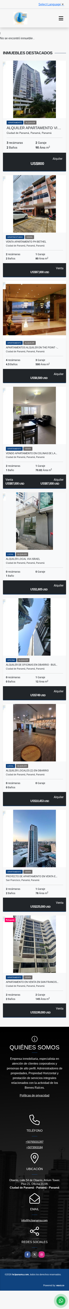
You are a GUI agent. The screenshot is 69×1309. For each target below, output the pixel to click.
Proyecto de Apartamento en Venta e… (31, 876)
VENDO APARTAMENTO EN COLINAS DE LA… (31, 453)
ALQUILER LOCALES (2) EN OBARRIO (27, 770)
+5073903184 (34, 1147)
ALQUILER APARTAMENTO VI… (34, 128)
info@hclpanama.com (34, 1220)
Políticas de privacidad (34, 1095)
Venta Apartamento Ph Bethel (26, 241)
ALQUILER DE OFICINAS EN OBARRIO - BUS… (31, 664)
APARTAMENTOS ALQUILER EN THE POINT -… (32, 347)
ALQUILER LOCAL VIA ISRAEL (23, 558)
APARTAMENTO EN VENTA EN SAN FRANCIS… (32, 981)
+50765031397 (34, 1141)
